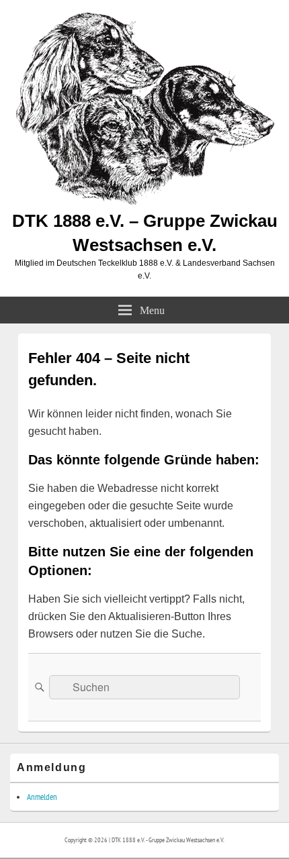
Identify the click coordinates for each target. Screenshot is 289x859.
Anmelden (42, 797)
